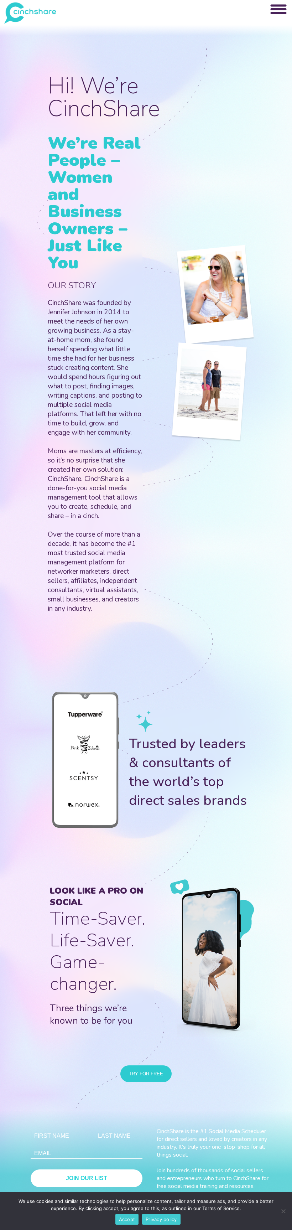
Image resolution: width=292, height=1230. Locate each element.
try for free (146, 1073)
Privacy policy (161, 1219)
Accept (127, 1219)
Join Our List (86, 1178)
